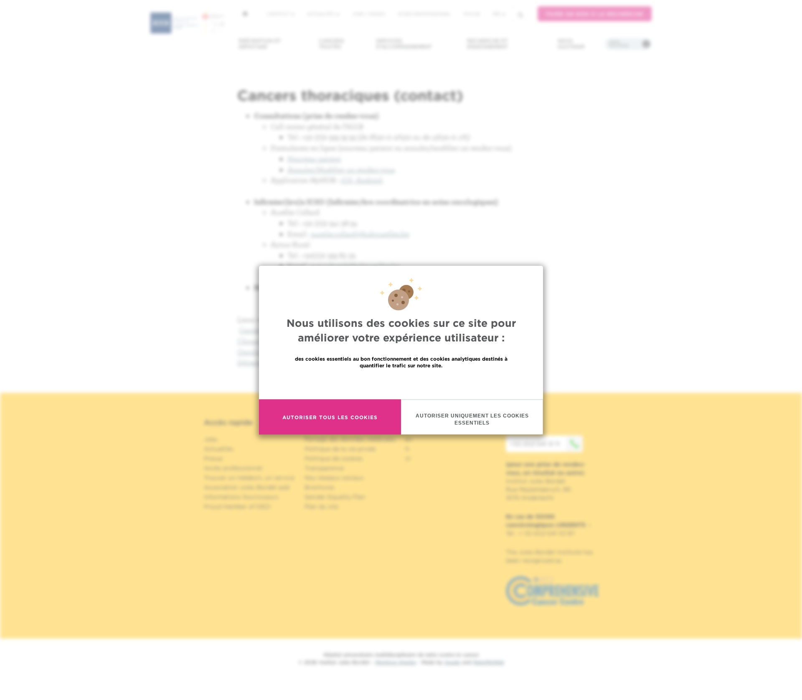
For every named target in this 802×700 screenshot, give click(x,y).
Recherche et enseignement (487, 44)
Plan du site (321, 506)
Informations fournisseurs (241, 497)
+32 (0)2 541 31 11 (535, 443)
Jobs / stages (368, 13)
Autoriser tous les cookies (330, 417)
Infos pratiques (619, 44)
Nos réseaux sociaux (334, 477)
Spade (452, 662)
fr (496, 14)
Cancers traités (331, 44)
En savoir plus (401, 383)
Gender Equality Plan (335, 497)
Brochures (320, 487)
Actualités (321, 13)
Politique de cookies (334, 458)
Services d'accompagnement (404, 44)
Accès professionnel (424, 13)
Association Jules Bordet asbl (247, 487)
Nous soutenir (571, 44)
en (408, 439)
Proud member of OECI (237, 506)
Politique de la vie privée (340, 448)
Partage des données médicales (350, 439)
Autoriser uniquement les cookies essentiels (472, 419)
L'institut (278, 13)
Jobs (211, 439)
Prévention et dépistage (260, 44)
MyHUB (472, 13)
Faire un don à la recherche (594, 14)
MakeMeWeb (488, 662)
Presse (213, 458)
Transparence (324, 468)
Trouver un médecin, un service (249, 477)
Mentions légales (395, 662)
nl (408, 458)
